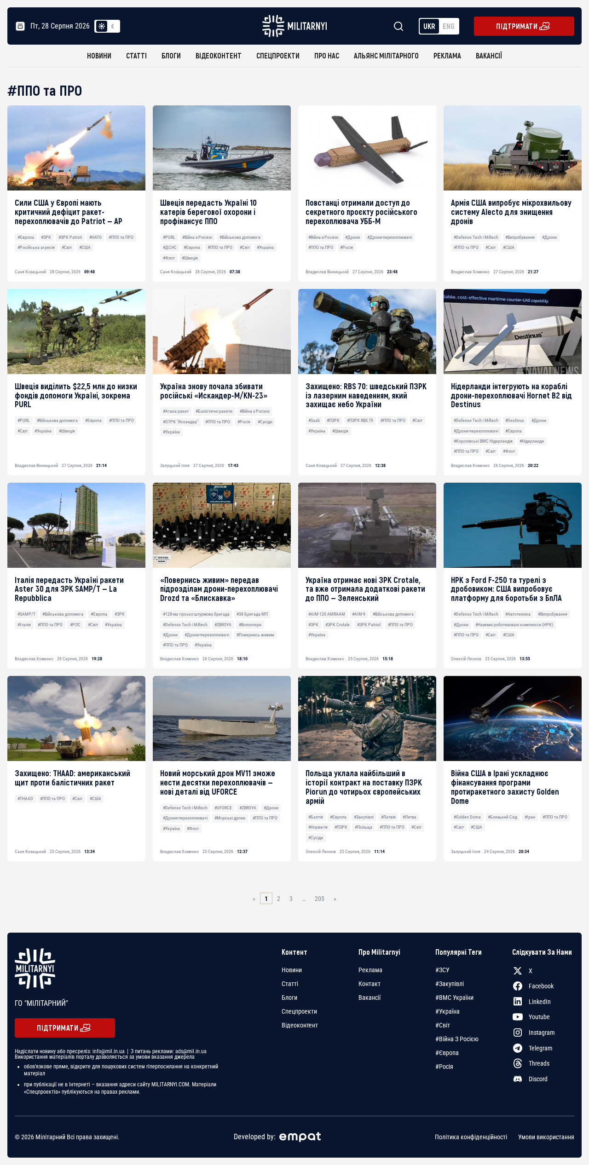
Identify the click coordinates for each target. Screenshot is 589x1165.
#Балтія (315, 816)
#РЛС (75, 624)
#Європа (25, 237)
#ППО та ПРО (121, 237)
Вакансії (489, 55)
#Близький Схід (502, 816)
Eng (449, 26)
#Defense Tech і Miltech (476, 237)
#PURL (169, 237)
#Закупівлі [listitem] (449, 983)
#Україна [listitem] (447, 1011)
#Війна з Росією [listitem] (457, 1039)
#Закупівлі (364, 816)
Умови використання (546, 1137)
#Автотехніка (518, 614)
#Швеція (190, 257)
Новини (99, 55)
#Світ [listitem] (442, 1025)
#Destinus (514, 420)
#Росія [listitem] (444, 1066)
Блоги (171, 55)
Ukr (429, 26)
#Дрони (352, 237)
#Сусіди (265, 421)
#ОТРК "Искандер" (180, 421)
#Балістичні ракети (214, 411)
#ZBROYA (222, 624)
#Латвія (388, 816)
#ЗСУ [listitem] (442, 970)
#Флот (169, 257)
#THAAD (25, 798)
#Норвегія (318, 827)
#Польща (363, 827)
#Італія (24, 624)
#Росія (346, 247)
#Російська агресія (36, 247)
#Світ (67, 247)
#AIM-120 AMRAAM (326, 614)
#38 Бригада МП (252, 614)
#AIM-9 (358, 614)
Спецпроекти (278, 55)
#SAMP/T (26, 614)
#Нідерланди (532, 441)
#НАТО (95, 237)
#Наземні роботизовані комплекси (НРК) (514, 624)
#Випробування (520, 237)
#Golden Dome (467, 816)
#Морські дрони (229, 817)
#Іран (530, 816)
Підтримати (516, 26)
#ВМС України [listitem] (454, 997)
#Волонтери (250, 624)
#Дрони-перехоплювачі (389, 237)
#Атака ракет (176, 411)
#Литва (409, 816)
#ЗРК (46, 237)
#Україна (265, 247)
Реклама (447, 55)
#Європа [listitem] (447, 1052)
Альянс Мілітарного (386, 55)
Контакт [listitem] (369, 983)
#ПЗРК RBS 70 (360, 420)
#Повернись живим (255, 634)
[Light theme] (101, 26)
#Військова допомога (239, 237)
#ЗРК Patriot (70, 237)
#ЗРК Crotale (337, 624)
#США (85, 247)
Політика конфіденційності (471, 1137)
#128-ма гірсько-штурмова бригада (196, 614)
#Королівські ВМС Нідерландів (483, 441)
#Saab (314, 420)
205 (319, 898)
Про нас (326, 55)
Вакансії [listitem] (369, 997)
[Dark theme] (112, 26)
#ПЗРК (333, 420)
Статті (136, 55)
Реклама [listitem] (370, 970)
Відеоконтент (219, 55)
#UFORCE (223, 807)
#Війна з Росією (197, 237)
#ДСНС (170, 247)
